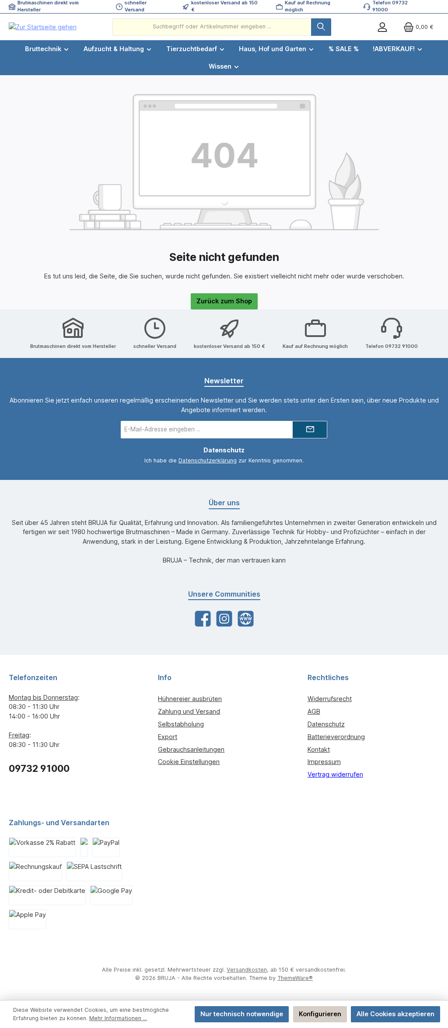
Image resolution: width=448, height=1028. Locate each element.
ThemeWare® (295, 978)
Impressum (324, 761)
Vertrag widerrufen (335, 774)
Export (167, 736)
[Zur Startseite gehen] (43, 27)
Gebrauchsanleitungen (191, 749)
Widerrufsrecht (330, 698)
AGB (314, 711)
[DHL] (84, 847)
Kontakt (319, 749)
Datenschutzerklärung (207, 460)
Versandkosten (247, 969)
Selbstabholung (181, 724)
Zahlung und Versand (189, 711)
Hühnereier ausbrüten (190, 698)
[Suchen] (321, 27)
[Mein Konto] (382, 27)
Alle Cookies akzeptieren (395, 1014)
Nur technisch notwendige (241, 1014)
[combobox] (212, 27)
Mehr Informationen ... (118, 1018)
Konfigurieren (320, 1014)
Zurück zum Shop (224, 301)
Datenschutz (326, 724)
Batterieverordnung (336, 736)
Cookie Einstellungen (189, 761)
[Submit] (309, 429)
